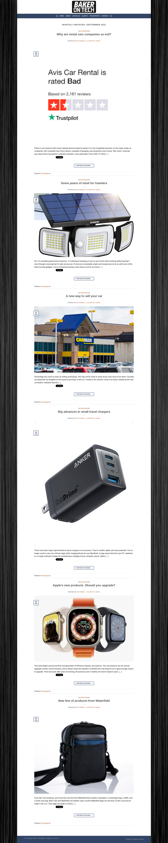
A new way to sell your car (84, 296)
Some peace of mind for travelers (84, 183)
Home (61, 16)
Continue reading (84, 165)
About (68, 16)
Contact (105, 16)
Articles (76, 16)
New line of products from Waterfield (84, 700)
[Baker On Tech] (84, 7)
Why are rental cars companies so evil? (84, 34)
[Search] (57, 16)
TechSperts (94, 16)
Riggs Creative (138, 839)
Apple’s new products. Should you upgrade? (84, 585)
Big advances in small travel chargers (84, 411)
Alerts (85, 16)
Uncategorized (84, 31)
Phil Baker (96, 41)
